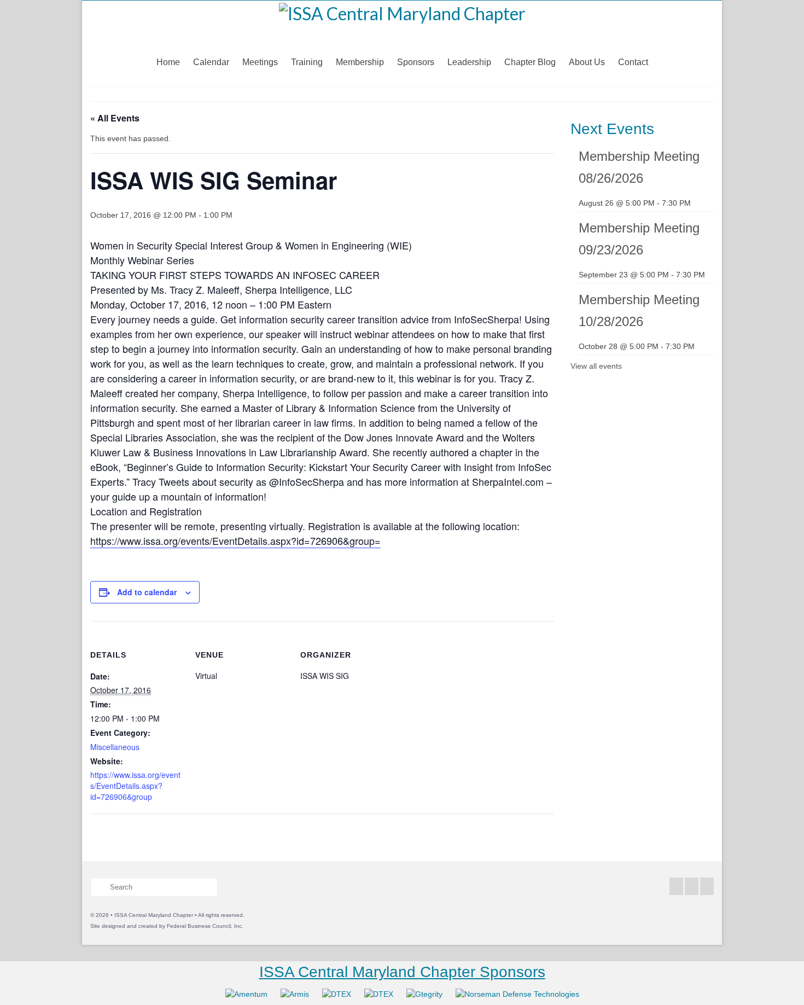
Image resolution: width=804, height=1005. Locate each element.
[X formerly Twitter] (691, 886)
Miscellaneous (114, 746)
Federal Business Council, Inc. (205, 926)
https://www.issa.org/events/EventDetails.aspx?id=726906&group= (235, 540)
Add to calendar (147, 591)
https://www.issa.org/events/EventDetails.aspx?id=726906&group (135, 785)
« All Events (114, 118)
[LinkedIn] (707, 886)
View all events (596, 366)
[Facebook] (676, 886)
